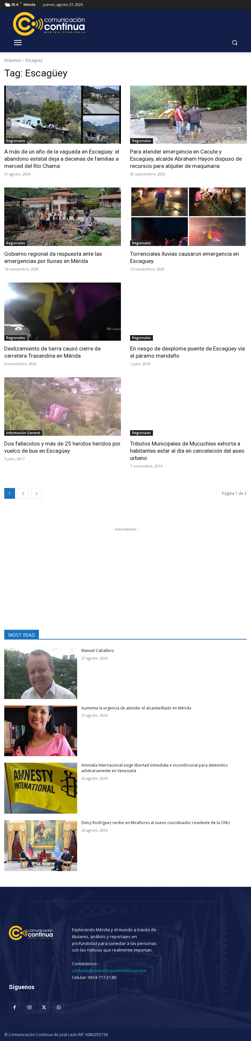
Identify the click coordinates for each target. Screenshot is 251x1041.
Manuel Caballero (97, 650)
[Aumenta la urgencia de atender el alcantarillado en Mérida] (40, 731)
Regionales (15, 140)
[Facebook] (14, 1007)
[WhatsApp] (58, 1007)
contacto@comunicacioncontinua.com (109, 970)
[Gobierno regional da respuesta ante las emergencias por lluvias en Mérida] (62, 216)
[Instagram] (29, 1007)
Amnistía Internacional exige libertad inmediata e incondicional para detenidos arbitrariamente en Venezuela (154, 767)
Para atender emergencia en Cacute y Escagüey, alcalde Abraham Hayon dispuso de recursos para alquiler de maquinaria (186, 158)
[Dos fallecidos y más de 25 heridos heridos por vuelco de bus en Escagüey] (62, 406)
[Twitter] (44, 1007)
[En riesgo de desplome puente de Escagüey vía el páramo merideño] (188, 312)
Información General (23, 433)
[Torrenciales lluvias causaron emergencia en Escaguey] (188, 216)
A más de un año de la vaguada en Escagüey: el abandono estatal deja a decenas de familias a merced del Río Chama (61, 158)
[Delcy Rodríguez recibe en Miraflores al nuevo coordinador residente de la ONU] (40, 845)
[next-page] (36, 493)
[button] (234, 42)
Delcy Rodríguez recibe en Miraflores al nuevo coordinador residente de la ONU (155, 822)
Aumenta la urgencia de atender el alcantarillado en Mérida (136, 708)
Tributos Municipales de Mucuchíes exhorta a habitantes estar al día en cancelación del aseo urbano (187, 450)
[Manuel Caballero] (40, 673)
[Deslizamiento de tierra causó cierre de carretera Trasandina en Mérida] (62, 312)
